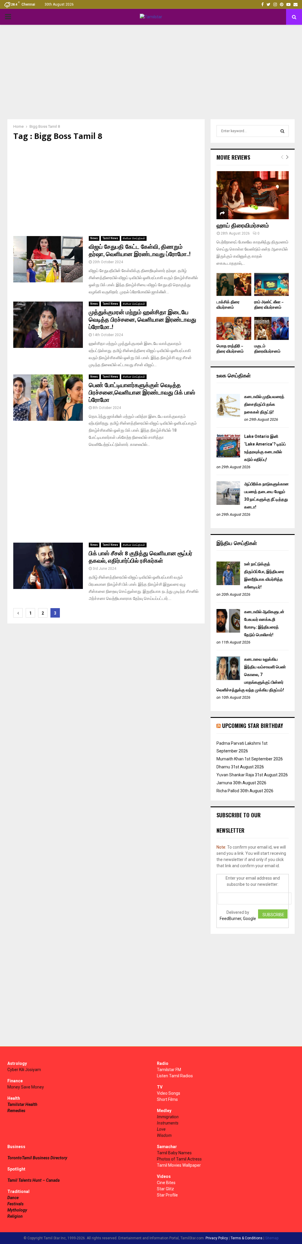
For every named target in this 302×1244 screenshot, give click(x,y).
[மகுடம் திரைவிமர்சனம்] (271, 328)
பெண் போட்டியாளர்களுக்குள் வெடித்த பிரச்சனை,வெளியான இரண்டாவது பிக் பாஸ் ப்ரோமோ (142, 392)
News (94, 238)
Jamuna (224, 782)
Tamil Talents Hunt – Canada (33, 1180)
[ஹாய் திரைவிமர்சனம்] (252, 195)
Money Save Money (25, 1087)
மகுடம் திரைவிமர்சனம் (267, 349)
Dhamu (223, 767)
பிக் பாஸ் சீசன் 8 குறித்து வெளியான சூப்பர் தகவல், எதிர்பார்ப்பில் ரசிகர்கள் (140, 557)
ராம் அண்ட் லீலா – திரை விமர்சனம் (269, 305)
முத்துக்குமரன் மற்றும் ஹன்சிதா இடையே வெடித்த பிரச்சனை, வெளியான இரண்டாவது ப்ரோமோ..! (142, 319)
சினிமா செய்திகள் (134, 238)
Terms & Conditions (246, 1238)
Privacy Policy (217, 1238)
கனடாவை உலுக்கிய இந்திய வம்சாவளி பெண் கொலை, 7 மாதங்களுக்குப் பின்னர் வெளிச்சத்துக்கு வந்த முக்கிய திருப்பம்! (251, 674)
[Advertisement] (151, 72)
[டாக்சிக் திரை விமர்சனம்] (233, 284)
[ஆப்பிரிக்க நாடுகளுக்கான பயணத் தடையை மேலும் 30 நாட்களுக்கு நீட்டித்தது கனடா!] (228, 503)
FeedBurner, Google (238, 918)
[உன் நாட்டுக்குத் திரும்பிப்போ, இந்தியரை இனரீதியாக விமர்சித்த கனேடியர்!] (228, 583)
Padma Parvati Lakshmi (238, 743)
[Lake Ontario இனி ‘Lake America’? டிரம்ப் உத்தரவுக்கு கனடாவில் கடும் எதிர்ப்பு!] (228, 456)
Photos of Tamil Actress (179, 1159)
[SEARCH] (282, 131)
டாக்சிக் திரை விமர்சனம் (227, 305)
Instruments (167, 1123)
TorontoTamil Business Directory (37, 1157)
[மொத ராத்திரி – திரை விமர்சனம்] (233, 328)
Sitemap (271, 1238)
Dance (13, 1197)
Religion (15, 1216)
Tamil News (110, 238)
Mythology (17, 1210)
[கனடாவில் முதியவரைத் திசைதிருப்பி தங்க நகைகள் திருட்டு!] (228, 416)
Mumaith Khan (230, 759)
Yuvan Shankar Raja (235, 774)
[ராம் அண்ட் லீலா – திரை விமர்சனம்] (271, 284)
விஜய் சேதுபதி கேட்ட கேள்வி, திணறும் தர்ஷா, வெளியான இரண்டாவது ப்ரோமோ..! (140, 250)
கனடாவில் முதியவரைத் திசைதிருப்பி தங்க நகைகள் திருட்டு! (264, 404)
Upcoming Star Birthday (252, 725)
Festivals (15, 1204)
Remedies (16, 1110)
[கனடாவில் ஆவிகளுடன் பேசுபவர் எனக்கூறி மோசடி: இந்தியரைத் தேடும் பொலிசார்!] (228, 631)
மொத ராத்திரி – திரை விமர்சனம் (230, 349)
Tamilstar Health (22, 1104)
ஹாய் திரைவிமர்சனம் (242, 226)
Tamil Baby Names (174, 1152)
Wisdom (164, 1135)
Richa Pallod (227, 790)
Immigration (168, 1116)
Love (161, 1129)
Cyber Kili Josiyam (24, 1069)
